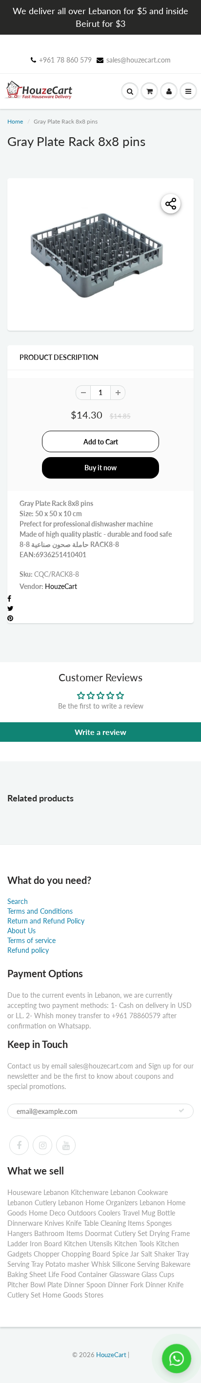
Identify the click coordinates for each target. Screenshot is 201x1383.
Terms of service (31, 940)
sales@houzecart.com (138, 60)
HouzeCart (61, 586)
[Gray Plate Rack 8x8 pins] (100, 253)
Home (15, 121)
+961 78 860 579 (65, 60)
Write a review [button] (100, 731)
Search (17, 901)
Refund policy (28, 950)
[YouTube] (66, 1145)
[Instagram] (42, 1145)
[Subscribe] (181, 1110)
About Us (21, 930)
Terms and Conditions (40, 911)
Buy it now (100, 467)
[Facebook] (19, 1145)
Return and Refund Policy (45, 921)
